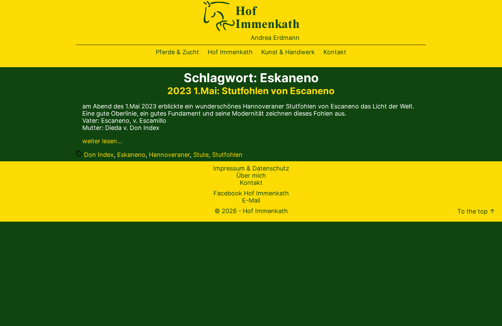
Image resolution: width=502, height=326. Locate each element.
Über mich (251, 175)
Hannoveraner (169, 154)
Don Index (99, 154)
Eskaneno (131, 154)
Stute (201, 154)
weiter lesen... (102, 141)
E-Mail (251, 200)
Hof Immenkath (230, 52)
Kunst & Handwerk (288, 52)
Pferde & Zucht (177, 52)
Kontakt (334, 52)
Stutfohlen (227, 154)
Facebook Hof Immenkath (251, 193)
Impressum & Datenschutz (251, 168)
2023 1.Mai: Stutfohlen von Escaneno (251, 91)
